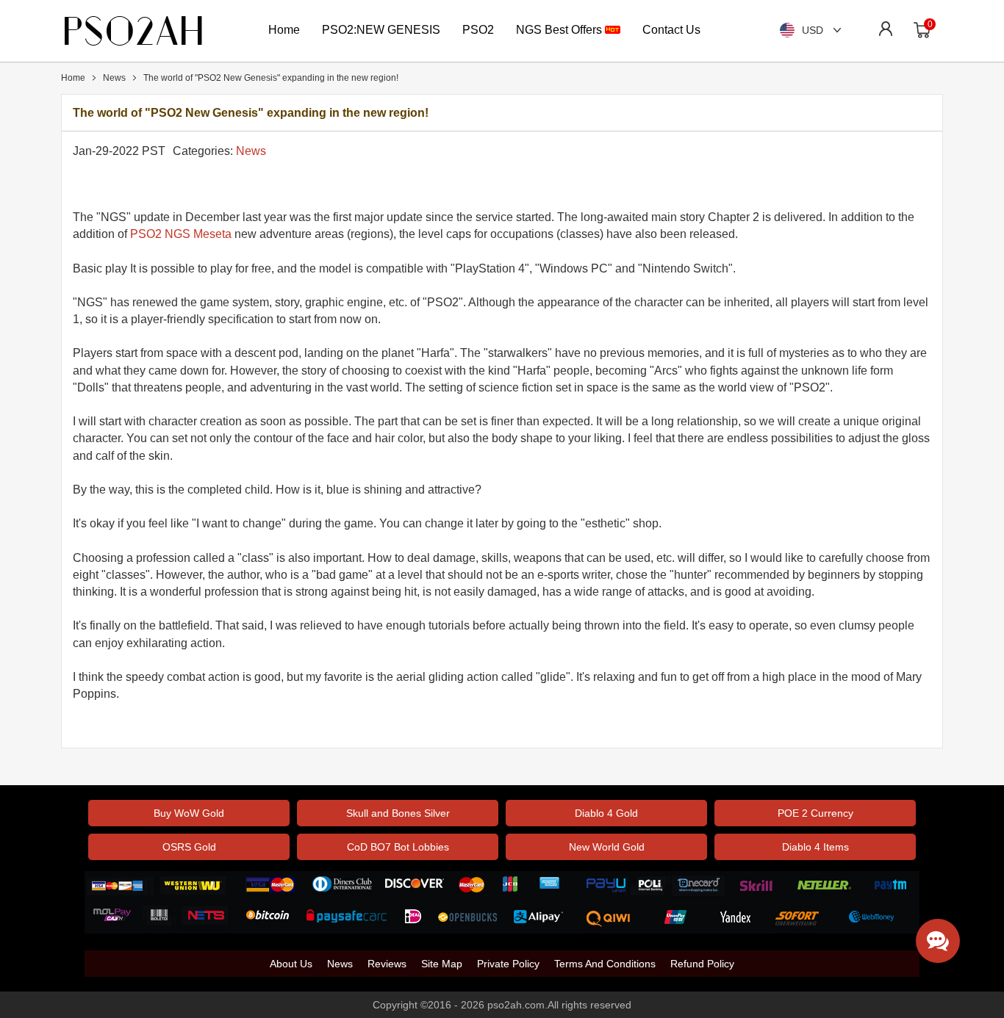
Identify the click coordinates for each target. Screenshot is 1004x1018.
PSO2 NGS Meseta (181, 234)
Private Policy (508, 964)
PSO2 (478, 30)
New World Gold (607, 847)
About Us (291, 964)
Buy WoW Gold (189, 813)
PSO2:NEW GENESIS (381, 30)
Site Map (441, 964)
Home (284, 30)
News (251, 151)
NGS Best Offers (560, 30)
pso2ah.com (516, 1005)
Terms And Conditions (605, 964)
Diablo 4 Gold (606, 813)
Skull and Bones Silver (398, 813)
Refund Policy (702, 964)
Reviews (386, 964)
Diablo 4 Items (815, 847)
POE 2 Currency (815, 813)
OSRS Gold (189, 847)
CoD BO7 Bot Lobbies (398, 847)
